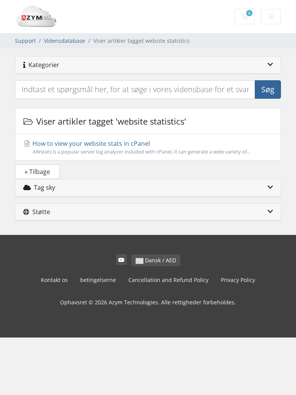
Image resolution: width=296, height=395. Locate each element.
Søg (267, 89)
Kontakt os (54, 280)
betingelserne (98, 280)
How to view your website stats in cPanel (140, 147)
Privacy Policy (238, 280)
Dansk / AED (159, 260)
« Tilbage (37, 171)
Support (25, 40)
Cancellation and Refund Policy (168, 280)
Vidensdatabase (64, 40)
